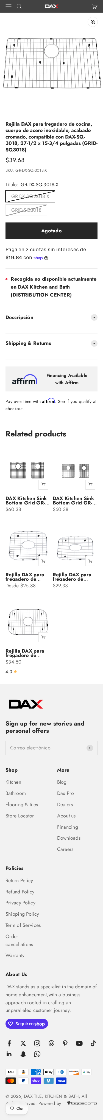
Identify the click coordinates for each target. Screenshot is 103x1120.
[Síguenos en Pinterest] (65, 1043)
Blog (62, 782)
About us (66, 815)
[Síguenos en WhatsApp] (37, 1054)
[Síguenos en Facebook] (9, 1043)
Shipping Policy (22, 914)
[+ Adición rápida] (43, 485)
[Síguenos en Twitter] (23, 1043)
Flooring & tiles (21, 804)
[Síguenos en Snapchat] (23, 1054)
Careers (65, 849)
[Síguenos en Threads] (51, 1043)
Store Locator (19, 815)
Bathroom (15, 793)
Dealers (65, 804)
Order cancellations (19, 940)
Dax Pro (65, 793)
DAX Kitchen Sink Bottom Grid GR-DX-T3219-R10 (73, 503)
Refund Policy (20, 891)
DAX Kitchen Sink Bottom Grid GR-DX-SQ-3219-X (26, 503)
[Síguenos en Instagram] (37, 1043)
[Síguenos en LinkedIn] (9, 1054)
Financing (67, 827)
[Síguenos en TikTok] (93, 1043)
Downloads (68, 838)
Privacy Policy (20, 902)
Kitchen (13, 782)
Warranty (14, 955)
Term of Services (23, 925)
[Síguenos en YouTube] (79, 1043)
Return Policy (19, 880)
